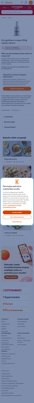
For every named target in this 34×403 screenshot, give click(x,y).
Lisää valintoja (17, 221)
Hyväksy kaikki (17, 212)
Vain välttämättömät (17, 217)
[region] (17, 201)
